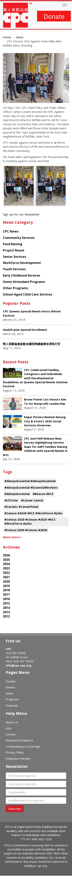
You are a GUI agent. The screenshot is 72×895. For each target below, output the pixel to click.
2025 (6, 560)
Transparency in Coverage (23, 746)
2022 (6, 573)
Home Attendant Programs (24, 282)
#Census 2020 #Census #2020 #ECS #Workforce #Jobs (29, 521)
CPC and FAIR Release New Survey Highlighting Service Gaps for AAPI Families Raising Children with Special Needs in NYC (35, 446)
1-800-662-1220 (40, 839)
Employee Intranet (18, 758)
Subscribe (14, 809)
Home (7, 37)
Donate (54, 16)
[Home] (17, 15)
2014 (6, 608)
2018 (6, 590)
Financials (12, 705)
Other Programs (15, 288)
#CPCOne (11, 500)
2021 (6, 577)
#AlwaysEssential (17, 494)
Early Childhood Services (21, 275)
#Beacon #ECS (43, 494)
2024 (6, 564)
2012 (6, 616)
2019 (6, 586)
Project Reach (13, 250)
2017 (6, 594)
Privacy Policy (15, 752)
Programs (12, 699)
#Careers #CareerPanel (21, 507)
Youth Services (14, 269)
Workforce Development (22, 263)
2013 (6, 612)
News (19, 37)
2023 (6, 568)
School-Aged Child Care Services (27, 294)
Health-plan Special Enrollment (25, 330)
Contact (11, 734)
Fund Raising (12, 244)
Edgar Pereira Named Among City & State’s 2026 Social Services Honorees (45, 421)
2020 (6, 581)
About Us (12, 722)
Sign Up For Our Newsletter (21, 214)
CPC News (10, 231)
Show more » (12, 537)
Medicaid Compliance (19, 740)
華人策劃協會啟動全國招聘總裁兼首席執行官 (31, 344)
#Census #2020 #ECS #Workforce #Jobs (33, 513)
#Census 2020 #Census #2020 (25, 530)
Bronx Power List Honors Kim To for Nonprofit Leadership (45, 401)
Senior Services (14, 257)
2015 (6, 603)
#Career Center (32, 500)
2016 (6, 599)
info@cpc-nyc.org (18, 665)
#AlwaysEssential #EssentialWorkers (31, 487)
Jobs (9, 728)
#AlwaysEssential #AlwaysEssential (29, 481)
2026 (6, 555)
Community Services (19, 238)
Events (10, 687)
